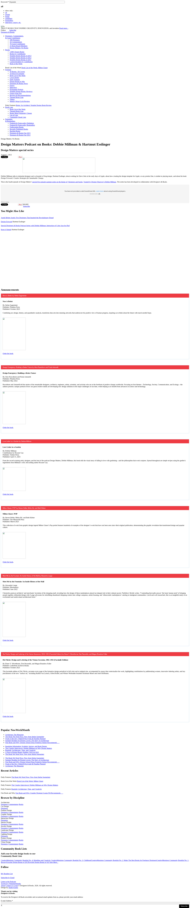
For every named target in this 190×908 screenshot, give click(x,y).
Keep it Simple (6, 230)
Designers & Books (8, 32)
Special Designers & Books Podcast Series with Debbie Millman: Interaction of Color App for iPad (35, 226)
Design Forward (6, 222)
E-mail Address (7, 901)
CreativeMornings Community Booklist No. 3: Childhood (71, 860)
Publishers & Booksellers (10, 120)
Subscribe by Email (7, 878)
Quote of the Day (16, 93)
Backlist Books (15, 131)
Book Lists (9, 107)
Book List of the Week (17, 76)
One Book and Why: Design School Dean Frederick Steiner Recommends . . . (32, 743)
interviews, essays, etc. (13, 22)
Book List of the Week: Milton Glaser (34, 68)
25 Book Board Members (18, 46)
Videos (12, 99)
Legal (16, 886)
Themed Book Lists (16, 97)
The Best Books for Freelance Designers (142, 860)
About (3, 886)
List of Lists (14, 115)
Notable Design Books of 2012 (20, 58)
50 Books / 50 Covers (17, 72)
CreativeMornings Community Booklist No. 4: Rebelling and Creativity (26, 860)
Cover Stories (14, 78)
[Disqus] (95, 258)
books (7, 17)
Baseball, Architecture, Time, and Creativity (20, 750)
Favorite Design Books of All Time (40, 862)
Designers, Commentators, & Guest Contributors (14, 37)
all (6, 13)
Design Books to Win (17, 81)
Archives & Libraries (17, 74)
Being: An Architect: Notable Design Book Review (34, 105)
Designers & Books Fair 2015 (20, 133)
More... (55, 862)
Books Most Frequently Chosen (21, 113)
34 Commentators (16, 42)
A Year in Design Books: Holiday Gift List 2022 (22, 752)
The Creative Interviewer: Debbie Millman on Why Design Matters (28, 748)
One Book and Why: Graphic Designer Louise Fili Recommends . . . (39, 793)
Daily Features (15, 80)
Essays (12, 85)
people (7, 15)
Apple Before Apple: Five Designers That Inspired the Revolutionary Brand (27, 218)
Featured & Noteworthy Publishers (22, 123)
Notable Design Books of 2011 (20, 60)
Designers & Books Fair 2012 (20, 135)
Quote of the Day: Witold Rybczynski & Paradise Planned (25, 739)
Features (8, 70)
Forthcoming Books (17, 127)
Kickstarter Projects (16, 89)
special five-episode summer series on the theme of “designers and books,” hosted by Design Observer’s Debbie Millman (74, 182)
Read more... (63, 28)
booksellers (9, 20)
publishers (8, 18)
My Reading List (7, 874)
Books (7, 50)
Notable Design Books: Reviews (21, 91)
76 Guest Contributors (17, 44)
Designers (4, 804)
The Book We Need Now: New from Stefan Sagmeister (24, 737)
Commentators (13, 804)
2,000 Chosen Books (17, 52)
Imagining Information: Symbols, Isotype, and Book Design (26, 746)
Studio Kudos (13, 888)
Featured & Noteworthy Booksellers (22, 125)
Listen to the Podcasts (8, 882)
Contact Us (10, 886)
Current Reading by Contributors (21, 62)
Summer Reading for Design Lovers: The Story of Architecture (27, 741)
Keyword (5, 2)
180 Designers (15, 40)
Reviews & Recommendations (20, 95)
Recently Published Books (19, 129)
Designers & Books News (19, 83)
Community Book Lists (18, 117)
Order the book (8, 353)
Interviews (13, 87)
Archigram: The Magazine (14, 735)
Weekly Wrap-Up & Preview (20, 101)
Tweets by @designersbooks (11, 884)
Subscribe (12, 30)
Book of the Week (16, 64)
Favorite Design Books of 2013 (17, 862)
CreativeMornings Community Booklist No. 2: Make (109, 860)
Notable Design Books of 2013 (20, 56)
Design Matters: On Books (19, 48)
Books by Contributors (18, 54)
